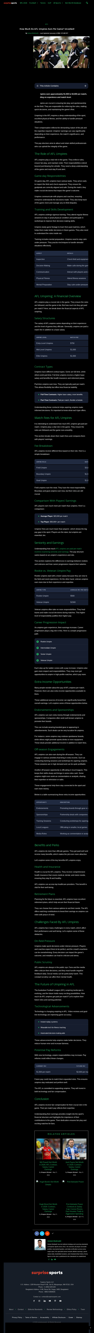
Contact (21, 1309)
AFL (46, 24)
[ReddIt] (47, 1233)
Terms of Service (31, 1317)
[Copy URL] (52, 1233)
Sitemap (79, 1317)
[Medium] (55, 1259)
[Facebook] (37, 1233)
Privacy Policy (17, 1317)
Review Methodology (54, 1309)
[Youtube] (60, 1301)
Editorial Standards (35, 1309)
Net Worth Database (73, 3)
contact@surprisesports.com (51, 1297)
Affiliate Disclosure (58, 1317)
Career (71, 1317)
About (11, 1309)
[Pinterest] (55, 1301)
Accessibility (44, 1317)
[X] (42, 1233)
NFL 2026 (23, 3)
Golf (49, 3)
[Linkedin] (52, 1259)
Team (83, 1309)
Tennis (43, 3)
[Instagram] (39, 1301)
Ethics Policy (71, 1309)
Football (32, 3)
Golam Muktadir (33, 33)
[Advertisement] (47, 11)
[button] (86, 3)
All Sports (57, 3)
